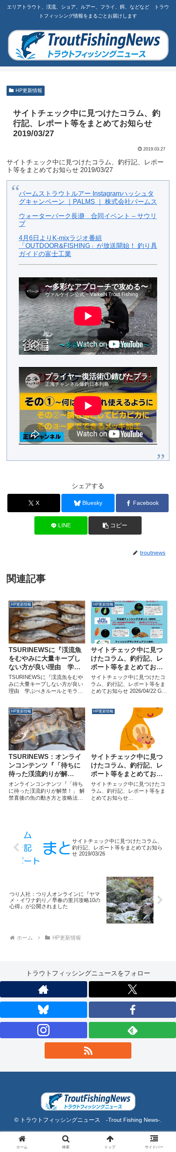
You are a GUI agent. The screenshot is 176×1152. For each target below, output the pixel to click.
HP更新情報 (29, 90)
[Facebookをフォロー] (132, 1010)
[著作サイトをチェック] (43, 989)
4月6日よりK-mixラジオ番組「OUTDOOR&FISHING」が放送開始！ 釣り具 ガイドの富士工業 (88, 245)
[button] (114, 525)
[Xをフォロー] (132, 989)
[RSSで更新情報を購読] (88, 1050)
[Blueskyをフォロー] (43, 1010)
